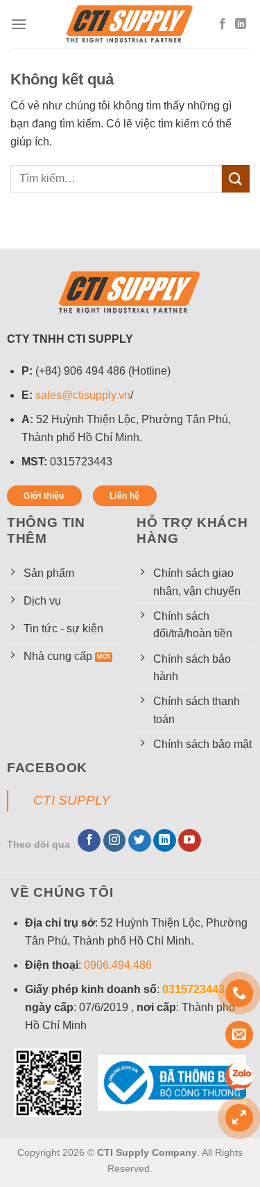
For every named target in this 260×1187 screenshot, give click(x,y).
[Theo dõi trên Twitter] (139, 841)
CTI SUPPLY (71, 800)
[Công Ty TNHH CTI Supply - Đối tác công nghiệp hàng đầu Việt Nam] (130, 24)
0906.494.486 (118, 965)
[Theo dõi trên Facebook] (222, 24)
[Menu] (18, 24)
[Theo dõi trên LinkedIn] (240, 24)
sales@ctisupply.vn (82, 395)
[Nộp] (236, 178)
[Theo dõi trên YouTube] (189, 841)
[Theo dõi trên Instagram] (114, 841)
